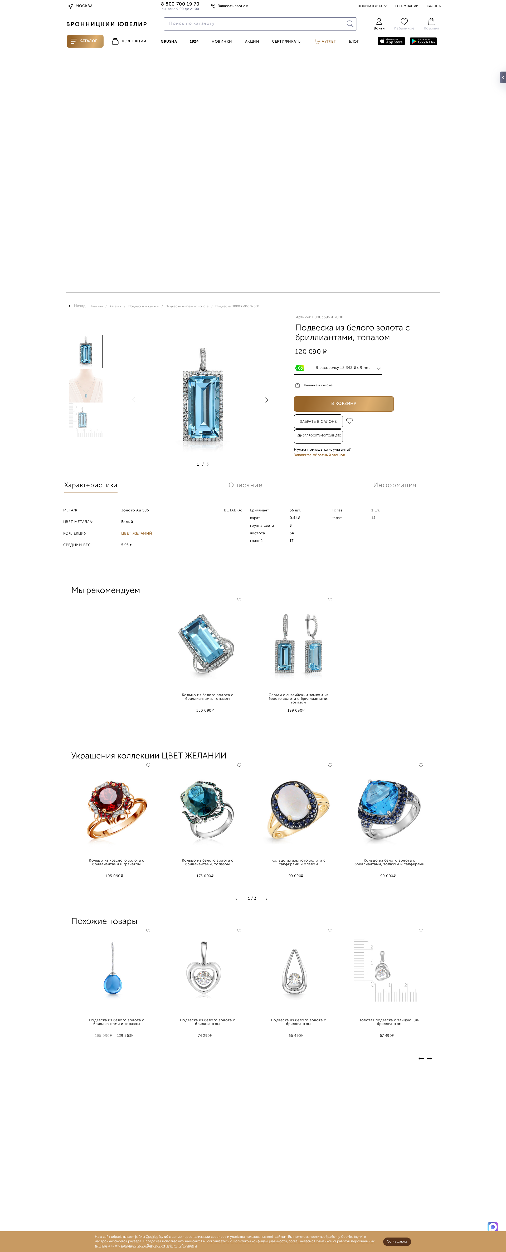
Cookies (152, 1237)
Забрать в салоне (318, 422)
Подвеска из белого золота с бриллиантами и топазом (116, 1022)
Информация (394, 485)
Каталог (88, 41)
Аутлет (328, 42)
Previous (135, 400)
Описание (245, 485)
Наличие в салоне (318, 385)
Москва (84, 6)
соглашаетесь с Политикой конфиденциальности (247, 1241)
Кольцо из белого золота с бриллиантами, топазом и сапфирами (389, 862)
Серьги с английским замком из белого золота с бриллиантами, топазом (298, 697)
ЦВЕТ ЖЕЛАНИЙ (136, 534)
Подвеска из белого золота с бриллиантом (207, 1022)
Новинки (222, 42)
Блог (354, 42)
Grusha (169, 42)
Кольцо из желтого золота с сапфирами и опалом (298, 862)
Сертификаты (287, 42)
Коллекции (134, 41)
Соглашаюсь (397, 1241)
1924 (194, 42)
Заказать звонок (233, 6)
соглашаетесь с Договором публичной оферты (159, 1246)
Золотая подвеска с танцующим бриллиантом (389, 1022)
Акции (252, 42)
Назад (80, 306)
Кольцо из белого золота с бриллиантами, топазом (207, 697)
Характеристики (91, 485)
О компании (407, 6)
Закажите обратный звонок (319, 455)
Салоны (434, 6)
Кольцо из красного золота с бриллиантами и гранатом (116, 862)
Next (265, 400)
